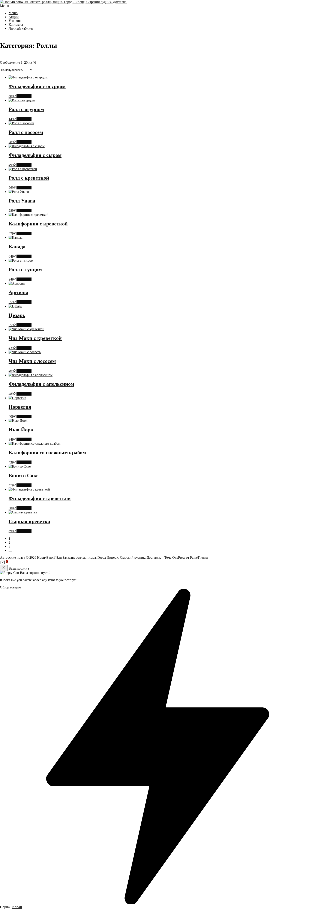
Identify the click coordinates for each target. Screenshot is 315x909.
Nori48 (17, 907)
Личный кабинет (21, 28)
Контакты (16, 24)
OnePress (178, 557)
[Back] (4, 568)
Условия (15, 20)
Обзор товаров (10, 587)
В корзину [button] (24, 96)
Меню (4, 6)
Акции (14, 17)
